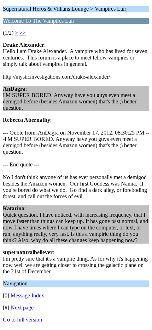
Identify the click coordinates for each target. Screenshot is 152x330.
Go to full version (22, 320)
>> (22, 33)
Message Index (27, 295)
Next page (22, 308)
